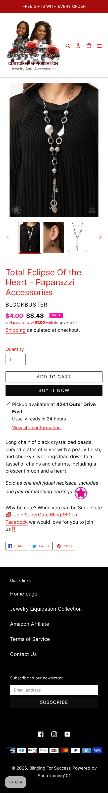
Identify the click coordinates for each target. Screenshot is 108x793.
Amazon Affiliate (29, 624)
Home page (23, 594)
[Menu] (99, 45)
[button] (41, 322)
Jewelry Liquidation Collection (46, 609)
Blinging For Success (50, 768)
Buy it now (53, 390)
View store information (36, 427)
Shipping (16, 330)
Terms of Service (30, 639)
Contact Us (23, 654)
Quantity (15, 349)
